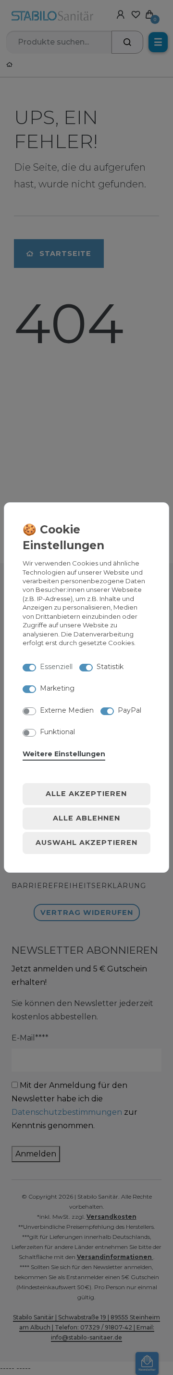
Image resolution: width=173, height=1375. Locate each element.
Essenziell (56, 666)
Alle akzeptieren (86, 793)
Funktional (57, 732)
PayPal (129, 710)
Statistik (110, 666)
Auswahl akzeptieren (86, 842)
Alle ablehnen (86, 818)
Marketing (57, 688)
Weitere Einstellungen (64, 754)
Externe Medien (67, 710)
